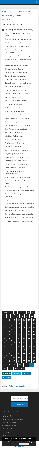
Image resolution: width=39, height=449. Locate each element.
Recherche (19, 404)
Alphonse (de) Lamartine (17, 386)
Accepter (24, 444)
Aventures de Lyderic (9, 426)
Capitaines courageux (9, 422)
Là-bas (4, 435)
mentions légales (19, 446)
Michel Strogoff (7, 429)
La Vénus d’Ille (7, 416)
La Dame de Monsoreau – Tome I (13, 419)
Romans (7, 19)
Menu (3, 2)
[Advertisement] (19, 247)
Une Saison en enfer (8, 432)
